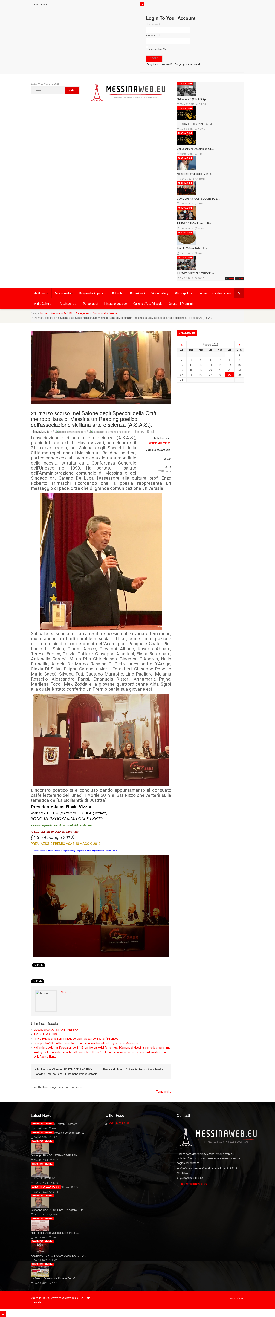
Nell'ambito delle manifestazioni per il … (55, 1233)
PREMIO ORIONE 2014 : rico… (196, 223)
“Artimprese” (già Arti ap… (192, 99)
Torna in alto (163, 1091)
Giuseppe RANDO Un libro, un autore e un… (58, 1210)
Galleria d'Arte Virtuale (147, 303)
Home (35, 4)
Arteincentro (68, 303)
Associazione (185, 83)
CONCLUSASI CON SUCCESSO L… (198, 198)
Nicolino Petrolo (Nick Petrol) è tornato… (55, 1124)
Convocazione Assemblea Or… (195, 149)
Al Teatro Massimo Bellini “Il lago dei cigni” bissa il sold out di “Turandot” (76, 1038)
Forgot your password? (159, 64)
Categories (82, 313)
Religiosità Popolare (92, 293)
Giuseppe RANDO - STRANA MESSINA (56, 1029)
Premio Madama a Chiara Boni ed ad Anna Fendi (132, 1069)
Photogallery (183, 293)
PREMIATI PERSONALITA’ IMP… (196, 124)
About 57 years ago (119, 1123)
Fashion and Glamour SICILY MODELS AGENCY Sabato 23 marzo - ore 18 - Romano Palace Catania (66, 1071)
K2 (70, 313)
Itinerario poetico (115, 303)
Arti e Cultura (42, 303)
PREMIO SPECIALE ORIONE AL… (197, 273)
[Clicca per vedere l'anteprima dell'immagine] (101, 367)
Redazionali (137, 293)
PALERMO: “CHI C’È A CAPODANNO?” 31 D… (58, 1255)
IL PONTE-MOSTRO (45, 1034)
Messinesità (63, 293)
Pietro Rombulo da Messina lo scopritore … (57, 1132)
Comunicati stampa (105, 313)
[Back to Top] (3, 1314)
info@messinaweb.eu (194, 1183)
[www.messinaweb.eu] (128, 92)
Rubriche (117, 293)
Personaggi (90, 303)
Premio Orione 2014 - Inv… (193, 248)
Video (44, 4)
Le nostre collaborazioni (45, 1187)
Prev (231, 278)
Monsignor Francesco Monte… (195, 173)
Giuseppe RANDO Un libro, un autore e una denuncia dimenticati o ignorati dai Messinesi (86, 1043)
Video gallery (159, 293)
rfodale (66, 991)
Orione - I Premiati (181, 303)
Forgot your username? (187, 64)
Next (241, 278)
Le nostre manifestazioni (214, 293)
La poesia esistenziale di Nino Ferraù (53, 1278)
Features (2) (58, 313)
